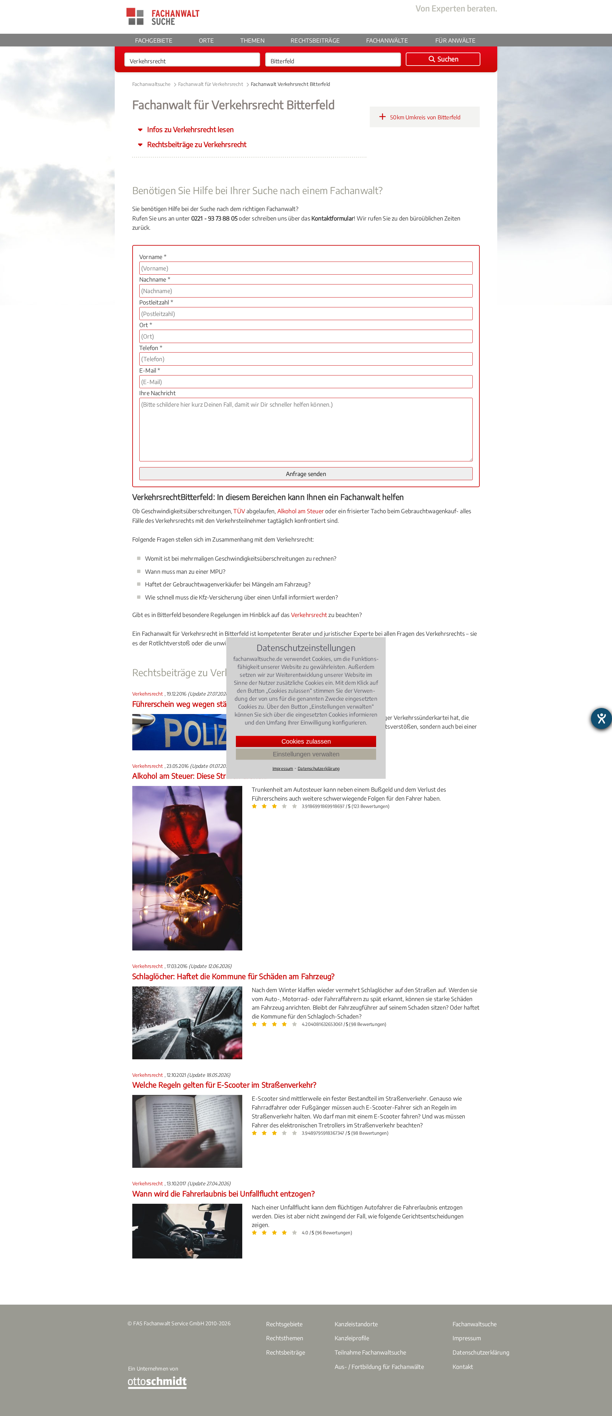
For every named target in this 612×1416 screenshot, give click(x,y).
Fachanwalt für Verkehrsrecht (210, 84)
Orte (206, 40)
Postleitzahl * (156, 302)
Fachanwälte (387, 40)
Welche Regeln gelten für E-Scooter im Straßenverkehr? (224, 1084)
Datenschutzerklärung (481, 1352)
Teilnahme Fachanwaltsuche (370, 1352)
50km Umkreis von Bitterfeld (425, 117)
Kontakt (463, 1366)
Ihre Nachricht (157, 392)
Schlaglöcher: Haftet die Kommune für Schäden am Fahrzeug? (233, 976)
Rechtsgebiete (284, 1324)
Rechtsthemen (284, 1338)
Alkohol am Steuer (300, 511)
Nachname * (154, 279)
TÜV (239, 511)
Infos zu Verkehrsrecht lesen (190, 129)
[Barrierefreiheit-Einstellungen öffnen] (601, 718)
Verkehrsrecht (309, 614)
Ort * (145, 324)
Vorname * (152, 256)
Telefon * (150, 347)
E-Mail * (149, 370)
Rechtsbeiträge (315, 40)
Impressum (467, 1338)
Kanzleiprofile (352, 1338)
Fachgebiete (154, 40)
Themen (252, 40)
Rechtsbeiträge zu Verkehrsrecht (196, 144)
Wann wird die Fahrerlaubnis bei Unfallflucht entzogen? (223, 1193)
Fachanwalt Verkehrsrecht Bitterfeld (290, 84)
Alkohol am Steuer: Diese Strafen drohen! (200, 775)
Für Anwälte (455, 40)
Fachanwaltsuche (151, 84)
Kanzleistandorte (356, 1324)
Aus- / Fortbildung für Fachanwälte (379, 1366)
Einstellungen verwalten (306, 754)
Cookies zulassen (306, 741)
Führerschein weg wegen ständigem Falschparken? (215, 703)
